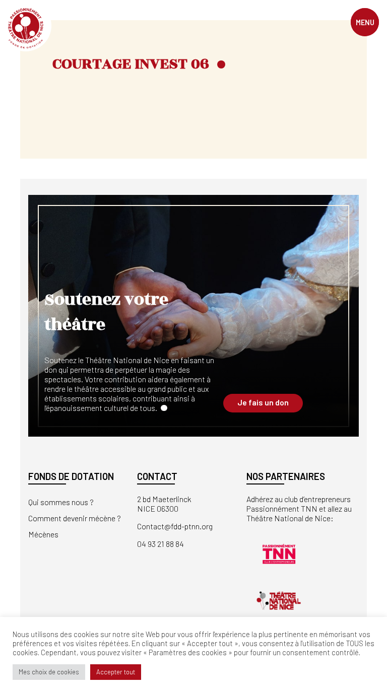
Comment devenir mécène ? (74, 518)
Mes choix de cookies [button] (49, 672)
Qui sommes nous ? (61, 502)
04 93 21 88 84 (160, 543)
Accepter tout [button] (115, 672)
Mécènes (43, 534)
